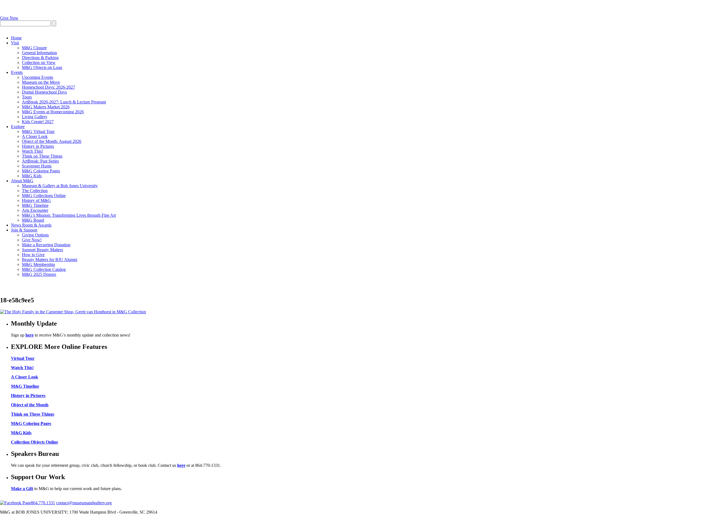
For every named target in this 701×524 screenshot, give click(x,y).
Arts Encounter (35, 210)
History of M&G (36, 200)
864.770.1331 (43, 502)
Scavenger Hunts (36, 166)
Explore (18, 126)
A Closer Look (35, 136)
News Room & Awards (31, 225)
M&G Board (33, 220)
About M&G (22, 180)
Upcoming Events (37, 77)
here (29, 335)
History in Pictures (38, 146)
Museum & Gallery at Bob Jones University (60, 185)
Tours (27, 97)
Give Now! (32, 240)
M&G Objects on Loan (42, 67)
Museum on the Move (41, 82)
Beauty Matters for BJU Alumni (49, 259)
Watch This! (32, 151)
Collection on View (39, 62)
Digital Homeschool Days (44, 92)
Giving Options (35, 235)
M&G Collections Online (44, 195)
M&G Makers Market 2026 (46, 107)
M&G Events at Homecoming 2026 (53, 111)
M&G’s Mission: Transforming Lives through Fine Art (69, 215)
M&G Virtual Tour (38, 131)
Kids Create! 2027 (38, 121)
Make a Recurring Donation (46, 244)
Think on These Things (42, 156)
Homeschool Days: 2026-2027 (48, 87)
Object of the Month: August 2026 (51, 141)
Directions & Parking (40, 57)
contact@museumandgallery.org (84, 502)
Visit (15, 42)
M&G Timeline (35, 205)
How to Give (33, 254)
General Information (39, 52)
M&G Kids (32, 175)
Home (16, 38)
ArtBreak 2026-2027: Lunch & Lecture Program (64, 102)
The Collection (35, 190)
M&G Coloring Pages (41, 171)
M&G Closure (34, 47)
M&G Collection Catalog (44, 269)
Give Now (9, 18)
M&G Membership (38, 264)
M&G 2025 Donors (39, 274)
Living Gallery (34, 116)
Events (17, 72)
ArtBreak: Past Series (40, 161)
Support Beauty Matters (42, 249)
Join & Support (24, 230)
